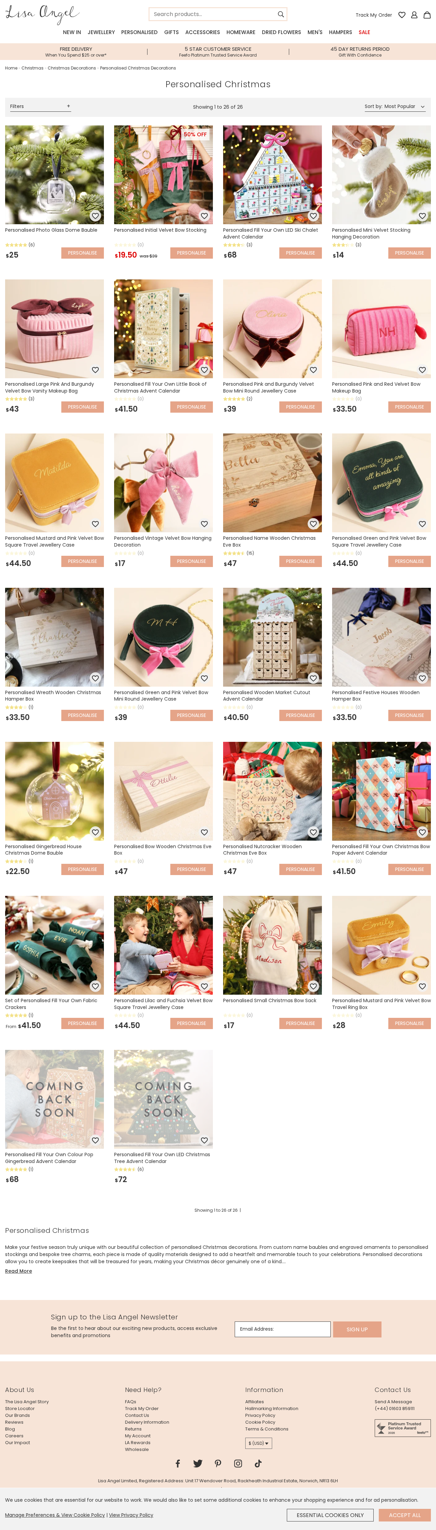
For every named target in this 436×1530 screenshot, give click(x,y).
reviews (14, 1422)
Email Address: (257, 1329)
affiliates (254, 1401)
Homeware (241, 32)
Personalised (139, 32)
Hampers (340, 32)
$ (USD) (256, 1443)
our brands (17, 1415)
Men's (315, 32)
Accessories (202, 32)
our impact (17, 1442)
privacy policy (260, 1415)
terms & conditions (267, 1429)
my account (138, 1436)
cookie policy (260, 1422)
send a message (393, 1401)
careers (14, 1436)
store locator (20, 1408)
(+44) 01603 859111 (395, 1408)
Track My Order (374, 15)
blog (10, 1429)
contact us (137, 1415)
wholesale (137, 1449)
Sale (364, 32)
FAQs (130, 1401)
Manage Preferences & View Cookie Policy (55, 1515)
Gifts (171, 32)
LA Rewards (138, 1442)
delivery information (147, 1422)
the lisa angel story (27, 1401)
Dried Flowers (281, 32)
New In (72, 32)
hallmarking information (271, 1408)
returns (133, 1429)
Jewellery (101, 32)
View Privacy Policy (131, 1515)
